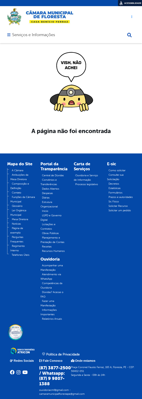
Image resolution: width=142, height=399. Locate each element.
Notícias (16, 223)
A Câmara (17, 170)
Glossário (17, 206)
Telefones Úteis (20, 255)
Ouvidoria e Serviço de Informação (86, 177)
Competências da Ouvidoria (51, 285)
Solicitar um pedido (120, 210)
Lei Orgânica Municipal (18, 212)
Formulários (115, 192)
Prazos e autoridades (121, 197)
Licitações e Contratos (47, 226)
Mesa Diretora (20, 219)
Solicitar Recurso (118, 206)
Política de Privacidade (62, 354)
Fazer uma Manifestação (48, 303)
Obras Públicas (50, 233)
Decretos (114, 183)
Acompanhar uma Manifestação (51, 267)
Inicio (45, 211)
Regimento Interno (17, 248)
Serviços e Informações (33, 35)
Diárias (46, 197)
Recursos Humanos (53, 251)
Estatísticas (115, 188)
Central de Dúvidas (53, 175)
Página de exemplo (16, 230)
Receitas (47, 246)
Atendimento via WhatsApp (50, 276)
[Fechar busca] (129, 35)
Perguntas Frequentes (16, 239)
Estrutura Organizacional (49, 204)
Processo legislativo (86, 184)
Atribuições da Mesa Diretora (19, 177)
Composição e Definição (19, 186)
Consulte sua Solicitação (115, 177)
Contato (16, 192)
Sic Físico (114, 201)
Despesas (47, 193)
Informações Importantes (48, 312)
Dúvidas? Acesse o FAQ (51, 294)
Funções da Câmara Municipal (22, 199)
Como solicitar (117, 170)
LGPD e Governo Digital (51, 217)
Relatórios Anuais (52, 318)
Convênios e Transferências (48, 182)
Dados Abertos (50, 188)
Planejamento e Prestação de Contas (52, 240)
